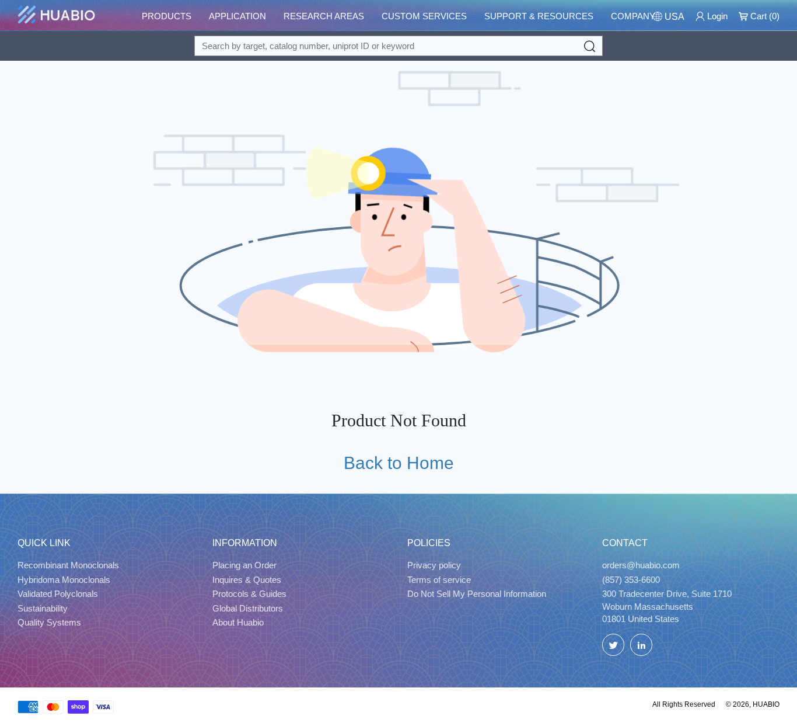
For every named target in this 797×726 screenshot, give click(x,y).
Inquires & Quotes (246, 580)
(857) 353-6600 (631, 580)
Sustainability (43, 608)
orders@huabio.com (641, 565)
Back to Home (399, 463)
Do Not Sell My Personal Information (476, 594)
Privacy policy (434, 565)
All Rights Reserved (683, 704)
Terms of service (439, 580)
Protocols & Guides (249, 594)
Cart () (763, 16)
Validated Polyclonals (58, 594)
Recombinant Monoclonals (68, 565)
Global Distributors (247, 608)
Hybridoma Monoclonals (64, 580)
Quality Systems (49, 622)
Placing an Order (244, 565)
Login (716, 16)
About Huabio (238, 622)
